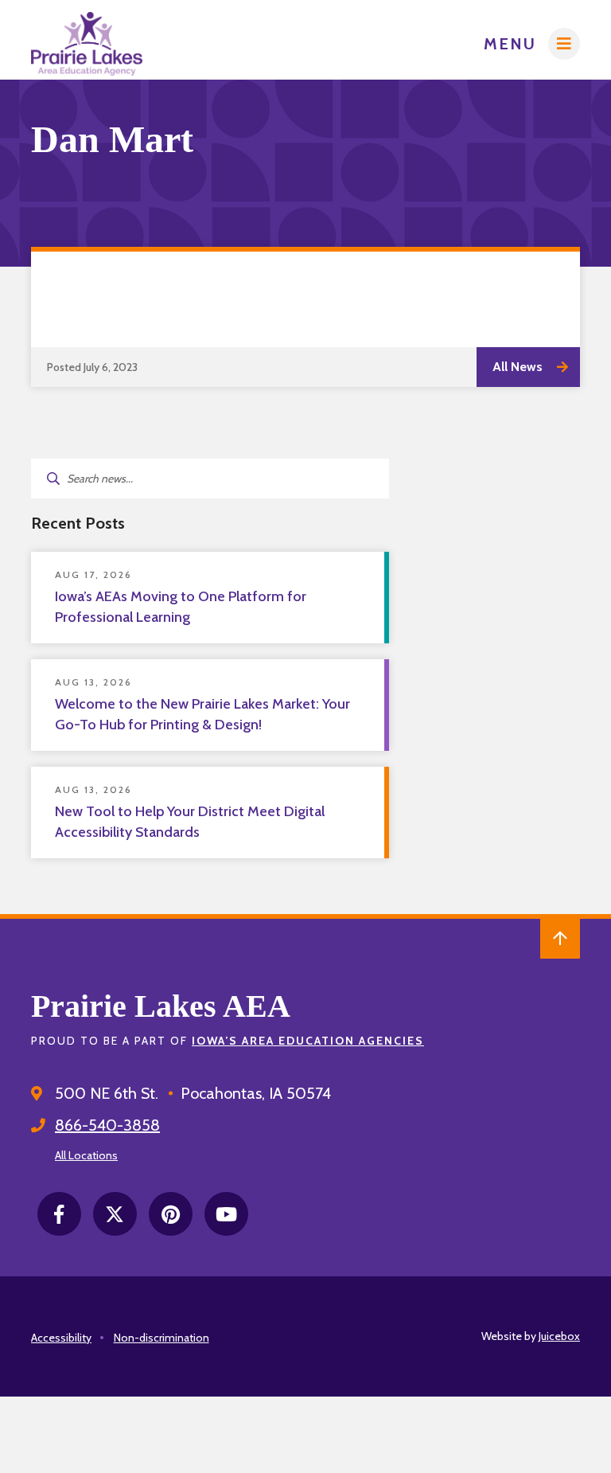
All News (517, 366)
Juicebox (559, 1336)
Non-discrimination (161, 1337)
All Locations (86, 1155)
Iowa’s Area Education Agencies (308, 1040)
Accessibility (61, 1337)
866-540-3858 (107, 1125)
